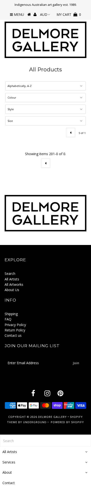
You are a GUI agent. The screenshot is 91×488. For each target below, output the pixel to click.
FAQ (8, 319)
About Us (12, 289)
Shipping (11, 313)
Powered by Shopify (67, 422)
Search (10, 273)
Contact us (13, 335)
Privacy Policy (15, 324)
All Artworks (14, 284)
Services (8, 462)
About (7, 472)
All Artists (12, 279)
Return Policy (15, 330)
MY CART (69, 14)
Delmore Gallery (52, 417)
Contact (8, 482)
